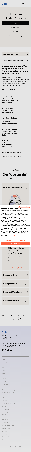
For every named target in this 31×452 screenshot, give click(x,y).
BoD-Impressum (11, 235)
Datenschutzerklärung (24, 207)
